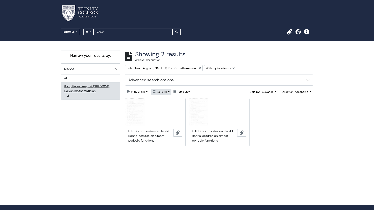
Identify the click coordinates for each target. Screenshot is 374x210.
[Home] (82, 13)
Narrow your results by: (90, 55)
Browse (70, 31)
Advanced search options (151, 79)
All (65, 78)
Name (69, 69)
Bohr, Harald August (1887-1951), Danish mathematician (87, 91)
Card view (163, 91)
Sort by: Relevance (262, 92)
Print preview (139, 91)
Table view (183, 91)
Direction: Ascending (295, 92)
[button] (289, 32)
